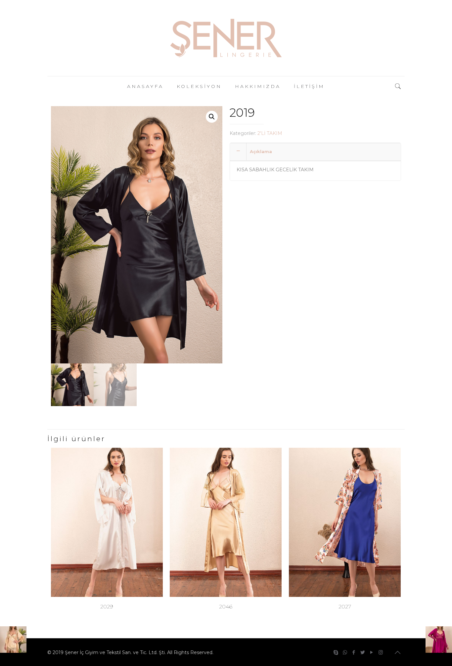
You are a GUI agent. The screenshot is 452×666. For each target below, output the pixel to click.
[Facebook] (353, 652)
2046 (225, 607)
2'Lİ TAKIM (269, 133)
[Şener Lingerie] (226, 38)
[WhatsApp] (344, 652)
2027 (345, 607)
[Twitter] (362, 652)
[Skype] (336, 652)
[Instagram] (380, 652)
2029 (106, 607)
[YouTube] (371, 652)
